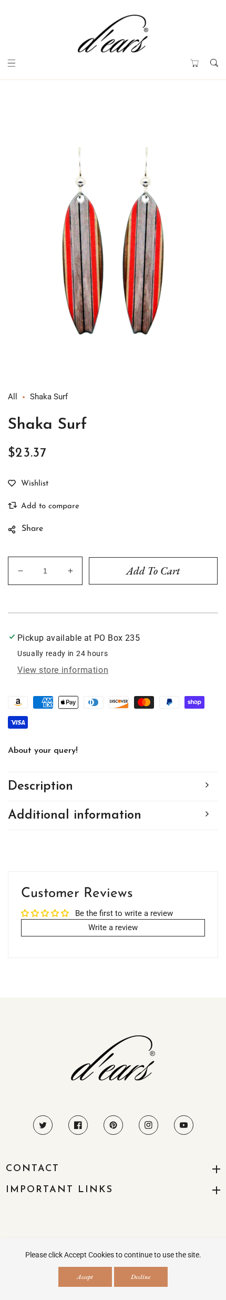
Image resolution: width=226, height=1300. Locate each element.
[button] (12, 63)
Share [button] (32, 529)
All (12, 396)
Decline (140, 1277)
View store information (62, 670)
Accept (85, 1277)
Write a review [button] (113, 927)
